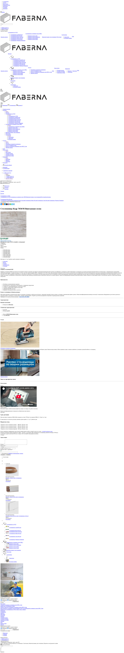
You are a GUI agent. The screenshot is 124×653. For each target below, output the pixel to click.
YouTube (6, 189)
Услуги (7, 142)
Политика (3, 615)
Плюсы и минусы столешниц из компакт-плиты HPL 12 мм (14, 607)
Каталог (7, 112)
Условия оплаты (4, 617)
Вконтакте (7, 185)
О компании (3, 611)
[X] (6, 204)
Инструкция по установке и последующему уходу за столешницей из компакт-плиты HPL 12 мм (22, 608)
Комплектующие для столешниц (33, 197)
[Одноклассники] (3, 204)
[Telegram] (14, 204)
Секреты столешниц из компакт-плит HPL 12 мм (11, 604)
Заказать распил (4, 376)
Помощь (2, 616)
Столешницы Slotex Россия (31, 200)
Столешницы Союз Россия (43, 200)
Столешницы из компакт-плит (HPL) (16, 126)
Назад (7, 111)
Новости (2, 613)
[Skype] (12, 204)
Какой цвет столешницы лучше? (8, 606)
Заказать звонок (9, 178)
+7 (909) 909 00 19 (4, 28)
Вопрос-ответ (4, 623)
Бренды (2, 624)
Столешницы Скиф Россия (6, 200)
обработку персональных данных (15, 453)
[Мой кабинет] (1, 89)
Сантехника (11, 137)
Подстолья (43, 197)
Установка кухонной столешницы (8, 348)
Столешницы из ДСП (13, 116)
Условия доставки (4, 618)
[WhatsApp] (10, 204)
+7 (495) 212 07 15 (4, 27)
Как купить (8, 152)
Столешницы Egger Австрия (18, 200)
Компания (8, 159)
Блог (2, 622)
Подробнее (8, 481)
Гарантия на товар (5, 620)
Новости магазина (12, 600)
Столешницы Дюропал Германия (56, 200)
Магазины (3, 614)
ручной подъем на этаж (47, 431)
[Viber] (8, 204)
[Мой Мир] (5, 204)
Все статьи (3, 603)
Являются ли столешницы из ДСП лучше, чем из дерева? (13, 609)
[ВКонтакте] (1, 204)
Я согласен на (12, 453)
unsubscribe (4, 600)
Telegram (6, 187)
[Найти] (1, 25)
